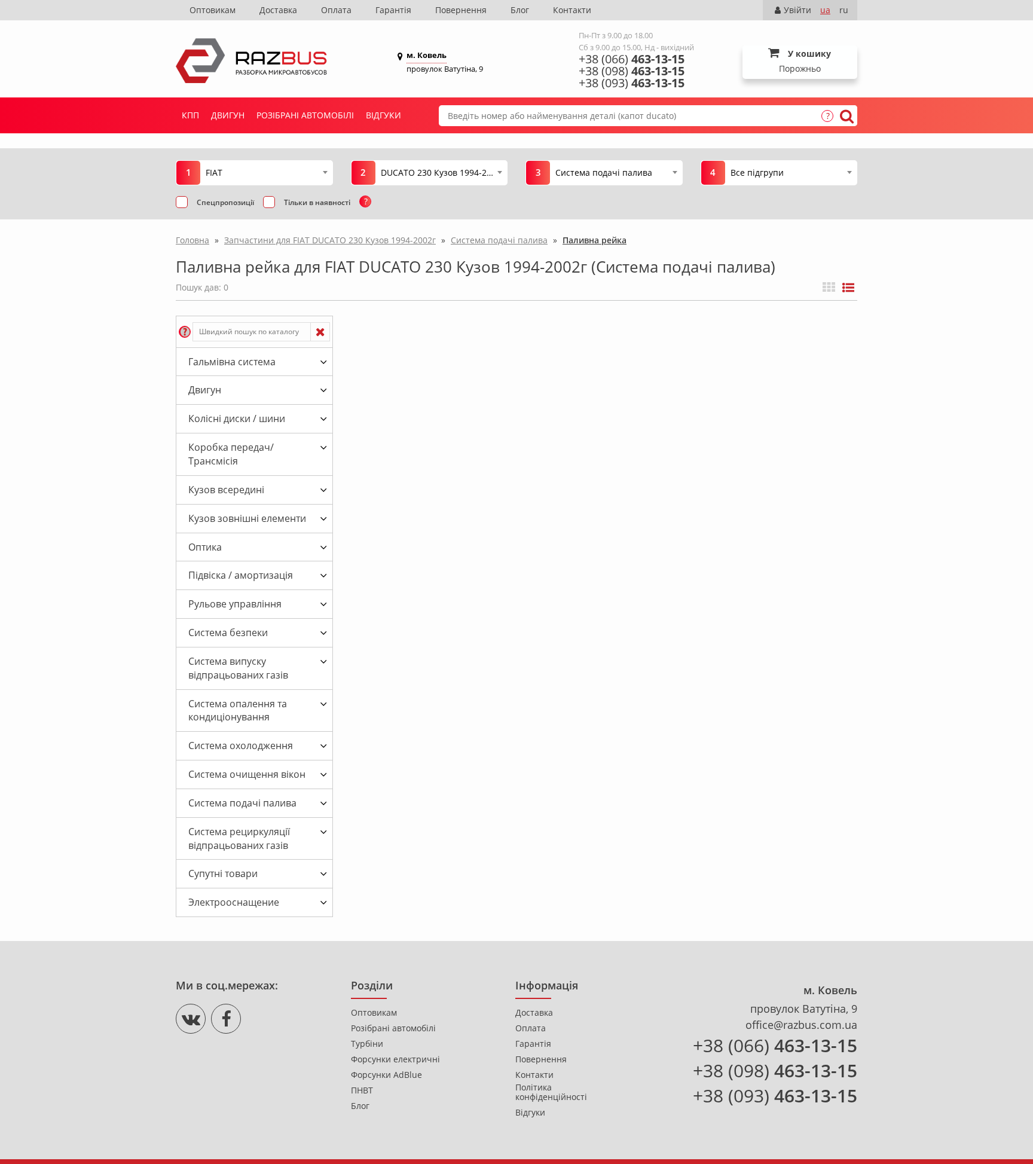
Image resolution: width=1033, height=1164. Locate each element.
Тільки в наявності (317, 202)
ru (843, 10)
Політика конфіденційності (551, 1092)
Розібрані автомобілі (305, 115)
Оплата (336, 10)
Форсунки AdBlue (386, 1075)
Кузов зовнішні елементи (247, 518)
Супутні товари (223, 873)
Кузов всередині (226, 489)
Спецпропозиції (225, 202)
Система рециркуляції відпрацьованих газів (239, 838)
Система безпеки (228, 632)
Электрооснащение (233, 902)
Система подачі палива (242, 802)
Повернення (461, 10)
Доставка (278, 10)
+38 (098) (631, 71)
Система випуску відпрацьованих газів (238, 668)
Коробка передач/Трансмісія (231, 454)
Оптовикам (213, 10)
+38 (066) (631, 59)
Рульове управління (235, 603)
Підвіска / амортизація (240, 575)
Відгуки (383, 115)
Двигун (228, 115)
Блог (520, 10)
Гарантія (393, 10)
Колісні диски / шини (236, 418)
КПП (190, 115)
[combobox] (266, 172)
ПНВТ (362, 1090)
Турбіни (367, 1044)
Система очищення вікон (246, 774)
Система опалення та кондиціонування (237, 710)
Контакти (572, 10)
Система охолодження (240, 745)
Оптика (205, 547)
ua (825, 10)
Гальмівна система (232, 361)
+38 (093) (631, 83)
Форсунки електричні (395, 1059)
